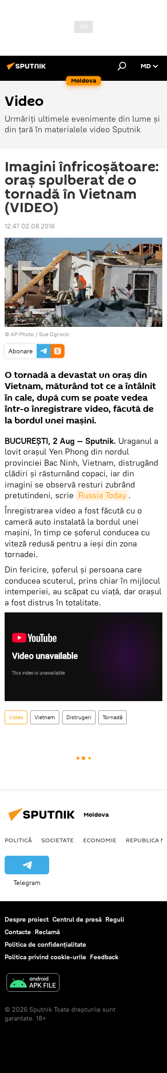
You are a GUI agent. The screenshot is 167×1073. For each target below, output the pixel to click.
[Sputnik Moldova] (28, 69)
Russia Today (102, 495)
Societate (57, 840)
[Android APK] (32, 983)
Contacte (18, 932)
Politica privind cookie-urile (45, 957)
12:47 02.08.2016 (30, 226)
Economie (99, 840)
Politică (18, 840)
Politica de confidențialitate (45, 944)
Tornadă (112, 717)
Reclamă (47, 932)
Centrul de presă (77, 919)
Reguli (114, 919)
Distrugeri (78, 717)
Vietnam (44, 717)
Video (16, 717)
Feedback (104, 957)
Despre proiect (27, 919)
